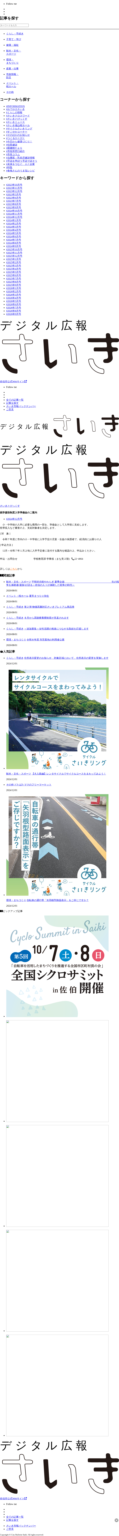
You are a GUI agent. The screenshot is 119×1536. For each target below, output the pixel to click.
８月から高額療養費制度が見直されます (46, 617)
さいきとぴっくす (10, 506)
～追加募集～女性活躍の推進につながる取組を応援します (56, 628)
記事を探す (12, 403)
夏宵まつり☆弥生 (39, 596)
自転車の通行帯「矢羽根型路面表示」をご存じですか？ (58, 900)
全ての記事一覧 (15, 400)
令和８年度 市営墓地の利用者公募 (45, 639)
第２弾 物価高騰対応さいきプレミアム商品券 (49, 607)
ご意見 (10, 409)
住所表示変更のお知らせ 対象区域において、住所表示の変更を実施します (66, 658)
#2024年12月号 (14, 519)
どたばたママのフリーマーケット (32, 784)
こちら (13, 569)
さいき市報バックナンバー (21, 406)
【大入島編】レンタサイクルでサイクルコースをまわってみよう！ (69, 773)
